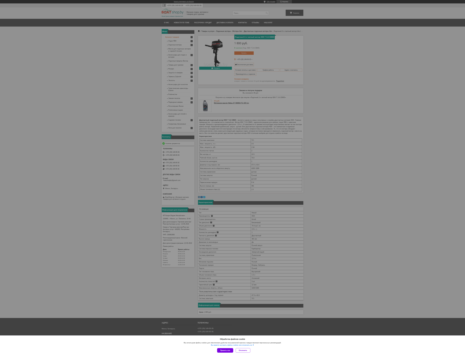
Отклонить (243, 350)
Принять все (225, 350)
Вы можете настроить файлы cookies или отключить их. (231, 345)
